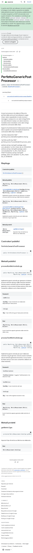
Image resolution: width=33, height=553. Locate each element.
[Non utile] (19, 51)
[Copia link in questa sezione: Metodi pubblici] (17, 261)
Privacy (10, 546)
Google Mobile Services (7, 533)
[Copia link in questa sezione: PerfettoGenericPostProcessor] (26, 246)
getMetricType (18, 229)
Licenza (4, 546)
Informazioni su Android (7, 543)
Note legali (25, 543)
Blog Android (4, 508)
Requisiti (3, 486)
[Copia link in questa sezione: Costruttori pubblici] (21, 242)
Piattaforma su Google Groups (9, 513)
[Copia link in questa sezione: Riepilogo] (11, 163)
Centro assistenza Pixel (7, 527)
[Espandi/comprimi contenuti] (13, 55)
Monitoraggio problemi (7, 538)
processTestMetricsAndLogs (11, 207)
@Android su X (5, 503)
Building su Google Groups (8, 516)
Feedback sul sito (17, 546)
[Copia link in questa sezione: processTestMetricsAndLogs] (24, 338)
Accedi (29, 2)
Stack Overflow (5, 535)
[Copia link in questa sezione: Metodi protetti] (17, 423)
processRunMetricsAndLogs (11, 189)
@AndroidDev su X (6, 505)
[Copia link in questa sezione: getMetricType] (13, 428)
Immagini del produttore (7, 494)
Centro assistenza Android (8, 525)
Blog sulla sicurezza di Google (8, 511)
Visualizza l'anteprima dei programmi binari (12, 491)
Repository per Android (7, 483)
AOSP (2, 48)
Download (3, 489)
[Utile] (17, 51)
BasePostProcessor (14, 86)
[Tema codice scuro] (31, 251)
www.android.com (6, 530)
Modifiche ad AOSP (13, 25)
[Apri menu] (2, 2)
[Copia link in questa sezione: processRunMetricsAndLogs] (23, 266)
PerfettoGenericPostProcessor (12, 173)
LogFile (13, 192)
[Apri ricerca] (21, 2)
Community (18, 543)
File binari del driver (6, 496)
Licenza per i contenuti (19, 470)
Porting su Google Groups (7, 518)
